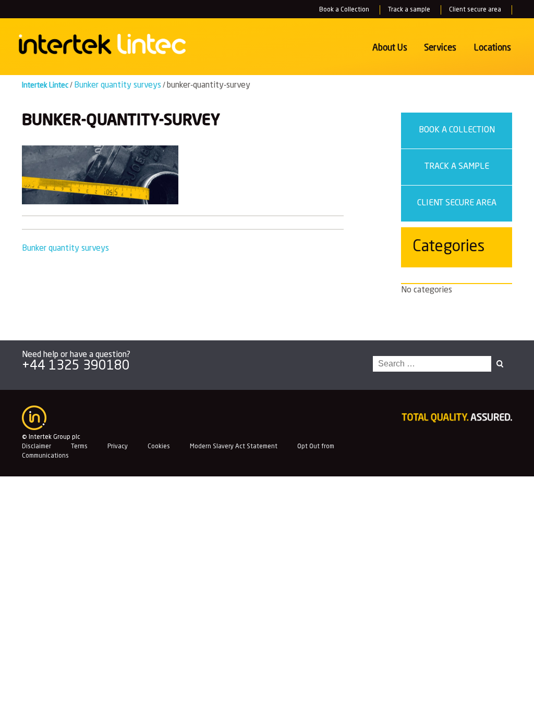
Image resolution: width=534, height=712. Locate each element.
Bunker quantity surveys (65, 248)
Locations (492, 48)
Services (440, 48)
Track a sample (409, 10)
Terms (79, 447)
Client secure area (475, 10)
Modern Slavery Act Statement (233, 447)
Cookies (159, 447)
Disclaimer (36, 447)
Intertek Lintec (109, 43)
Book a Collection (344, 10)
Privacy (117, 447)
